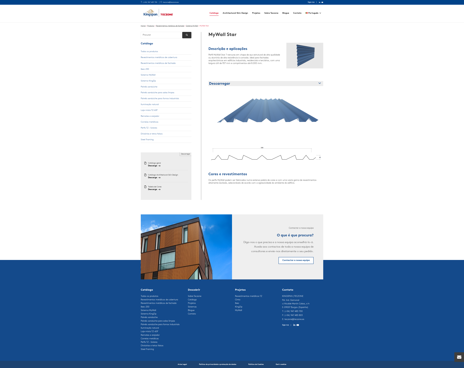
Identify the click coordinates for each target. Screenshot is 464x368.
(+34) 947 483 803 (293, 315)
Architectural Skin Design (235, 13)
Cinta (237, 300)
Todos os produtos (149, 52)
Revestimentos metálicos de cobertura (159, 57)
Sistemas (192, 307)
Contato (297, 13)
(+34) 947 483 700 (150, 2)
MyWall (238, 310)
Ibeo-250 (145, 69)
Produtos (150, 26)
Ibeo (237, 303)
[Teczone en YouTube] (322, 2)
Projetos (256, 13)
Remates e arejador (150, 116)
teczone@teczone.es (171, 2)
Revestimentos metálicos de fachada (170, 26)
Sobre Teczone (271, 13)
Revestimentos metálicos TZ (248, 296)
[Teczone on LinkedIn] (294, 325)
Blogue (285, 13)
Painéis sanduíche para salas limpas (157, 93)
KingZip (238, 307)
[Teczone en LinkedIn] (319, 2)
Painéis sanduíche (149, 87)
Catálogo (214, 13)
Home (143, 26)
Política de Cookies (256, 364)
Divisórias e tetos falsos (152, 134)
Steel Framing (147, 140)
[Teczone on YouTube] (298, 325)
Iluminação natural (150, 104)
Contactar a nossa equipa (296, 260)
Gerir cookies (281, 364)
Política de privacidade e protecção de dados (217, 364)
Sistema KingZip (148, 81)
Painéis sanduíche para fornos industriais (160, 99)
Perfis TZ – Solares (149, 128)
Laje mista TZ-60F (149, 110)
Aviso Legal (182, 364)
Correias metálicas (149, 122)
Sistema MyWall (192, 26)
